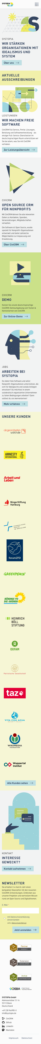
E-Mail (5, 904)
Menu (36, 4)
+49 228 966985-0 (9, 1010)
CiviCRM (9, 1018)
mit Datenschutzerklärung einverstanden (18, 918)
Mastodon (10, 1030)
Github (9, 1022)
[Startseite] (11, 4)
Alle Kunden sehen (17, 783)
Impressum (13, 1038)
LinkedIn (9, 1026)
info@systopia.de (9, 1013)
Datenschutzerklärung (19, 923)
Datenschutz (27, 1038)
